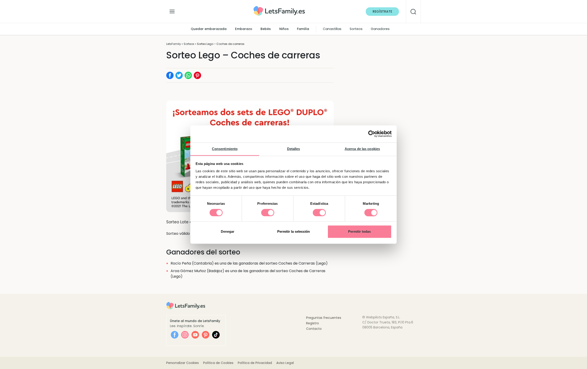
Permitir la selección (293, 232)
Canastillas (332, 29)
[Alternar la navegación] (172, 10)
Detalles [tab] (293, 149)
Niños (284, 29)
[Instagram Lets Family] (185, 335)
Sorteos (356, 29)
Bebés (265, 29)
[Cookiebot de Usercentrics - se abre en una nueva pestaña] (372, 133)
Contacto (314, 328)
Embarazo (243, 29)
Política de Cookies (218, 363)
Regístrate (382, 11)
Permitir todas (359, 232)
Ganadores (380, 29)
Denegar (227, 232)
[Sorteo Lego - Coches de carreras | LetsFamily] (279, 7)
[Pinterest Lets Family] (205, 335)
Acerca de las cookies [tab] (362, 149)
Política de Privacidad (255, 363)
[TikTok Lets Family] (216, 335)
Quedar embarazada (209, 29)
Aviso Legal (285, 363)
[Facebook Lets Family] (174, 335)
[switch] (267, 212)
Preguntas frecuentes (323, 317)
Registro (312, 323)
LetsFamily (173, 44)
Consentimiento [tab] (225, 149)
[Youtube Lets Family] (195, 335)
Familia (303, 29)
